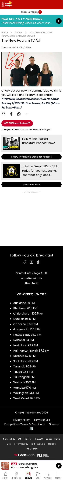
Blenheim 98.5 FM (25, 308)
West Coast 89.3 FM (26, 398)
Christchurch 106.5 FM (28, 314)
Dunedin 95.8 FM (24, 319)
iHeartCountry (21, 443)
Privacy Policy (21, 420)
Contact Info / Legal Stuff (31, 273)
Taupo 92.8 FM (23, 372)
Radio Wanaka (38, 443)
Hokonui (52, 443)
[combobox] (26, 114)
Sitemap (54, 424)
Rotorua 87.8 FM (24, 356)
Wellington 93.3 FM (26, 393)
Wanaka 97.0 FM (24, 388)
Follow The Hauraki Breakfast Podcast (31, 147)
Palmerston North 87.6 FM (31, 351)
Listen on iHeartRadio (31, 465)
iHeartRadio (31, 283)
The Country (31, 448)
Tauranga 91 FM (23, 377)
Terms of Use (42, 420)
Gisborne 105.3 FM (25, 324)
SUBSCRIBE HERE (31, 174)
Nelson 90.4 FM (23, 340)
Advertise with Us (31, 278)
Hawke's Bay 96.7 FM (27, 335)
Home (4, 32)
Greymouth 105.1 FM (26, 329)
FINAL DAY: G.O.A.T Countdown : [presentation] (31, 21)
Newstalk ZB (9, 438)
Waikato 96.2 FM (24, 382)
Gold (9, 443)
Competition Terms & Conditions (24, 424)
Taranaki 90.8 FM (24, 366)
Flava (57, 438)
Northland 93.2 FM (25, 345)
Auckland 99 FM (24, 303)
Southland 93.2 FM (25, 361)
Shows (18, 32)
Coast (49, 438)
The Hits (27, 438)
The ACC (38, 438)
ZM (19, 438)
